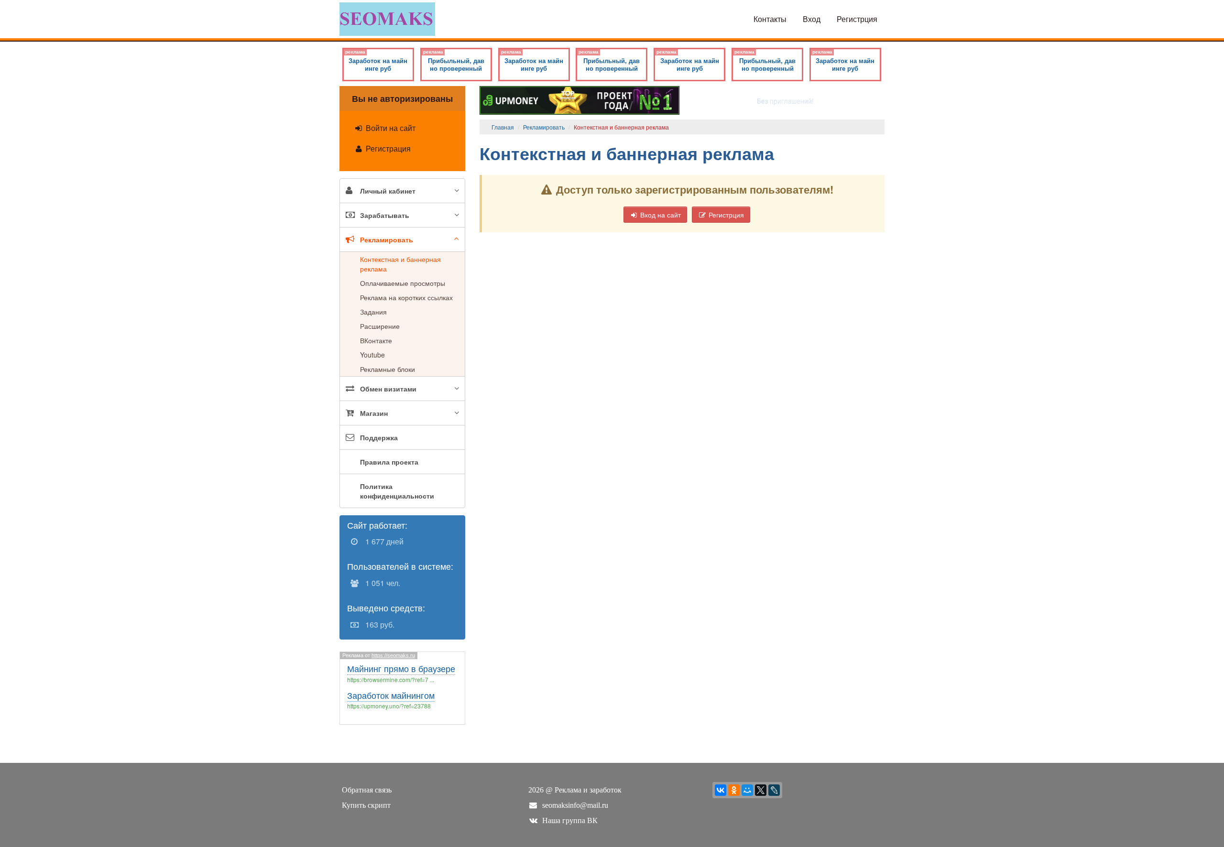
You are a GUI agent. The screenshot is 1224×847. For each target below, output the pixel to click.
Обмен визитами (388, 388)
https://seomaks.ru (393, 655)
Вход (811, 18)
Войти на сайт (389, 127)
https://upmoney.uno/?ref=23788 (389, 706)
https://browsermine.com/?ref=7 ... (390, 679)
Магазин (374, 413)
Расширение (380, 326)
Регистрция (857, 18)
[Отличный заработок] (580, 99)
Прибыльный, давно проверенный (453, 60)
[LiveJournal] (774, 790)
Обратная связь (367, 790)
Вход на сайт (659, 214)
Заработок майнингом (391, 695)
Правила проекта (389, 462)
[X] (760, 790)
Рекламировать (386, 239)
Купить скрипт (366, 805)
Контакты (770, 18)
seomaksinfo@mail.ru (575, 805)
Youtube (372, 354)
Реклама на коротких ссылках (406, 297)
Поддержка (379, 437)
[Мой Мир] (747, 790)
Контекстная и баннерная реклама (400, 263)
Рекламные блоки (387, 369)
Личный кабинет (387, 190)
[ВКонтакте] (720, 790)
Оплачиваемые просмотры (402, 283)
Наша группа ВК (570, 820)
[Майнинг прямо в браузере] (784, 99)
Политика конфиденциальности (397, 490)
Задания (373, 311)
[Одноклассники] (734, 790)
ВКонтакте (376, 340)
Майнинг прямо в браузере (401, 668)
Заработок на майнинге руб (376, 60)
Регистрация (387, 148)
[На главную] (387, 17)
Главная (503, 127)
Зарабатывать (384, 215)
